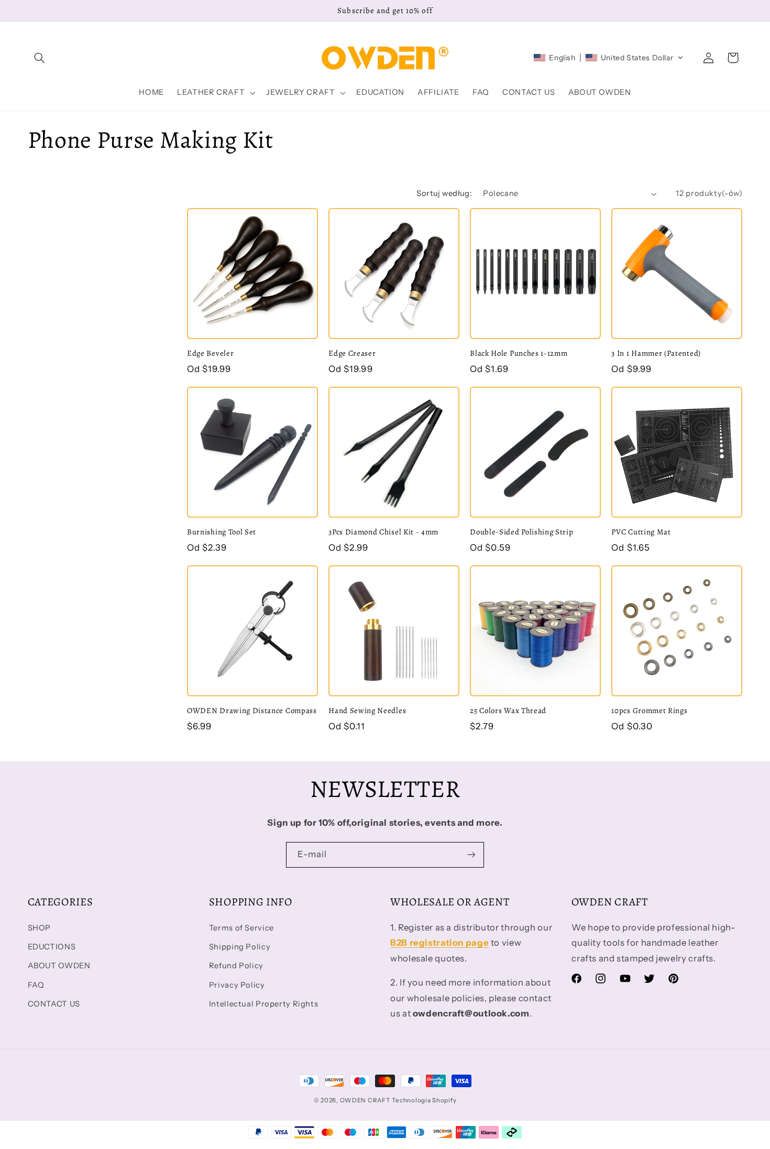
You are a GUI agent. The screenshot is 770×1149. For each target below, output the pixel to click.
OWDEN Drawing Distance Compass (252, 711)
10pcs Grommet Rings (649, 711)
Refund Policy (236, 965)
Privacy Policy (237, 985)
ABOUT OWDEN (59, 965)
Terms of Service (241, 928)
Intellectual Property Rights (263, 1004)
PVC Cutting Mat (640, 532)
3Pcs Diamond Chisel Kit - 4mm (383, 532)
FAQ (36, 985)
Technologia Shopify (424, 1100)
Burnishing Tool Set (221, 532)
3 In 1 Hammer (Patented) (656, 353)
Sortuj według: (444, 193)
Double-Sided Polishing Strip (521, 532)
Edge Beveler (210, 353)
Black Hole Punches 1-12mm (518, 353)
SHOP (39, 928)
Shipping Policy (239, 946)
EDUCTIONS (52, 946)
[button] (40, 58)
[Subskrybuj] (471, 855)
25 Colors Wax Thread (508, 711)
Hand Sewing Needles (367, 711)
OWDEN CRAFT (365, 1100)
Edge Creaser (352, 353)
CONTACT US (54, 1004)
